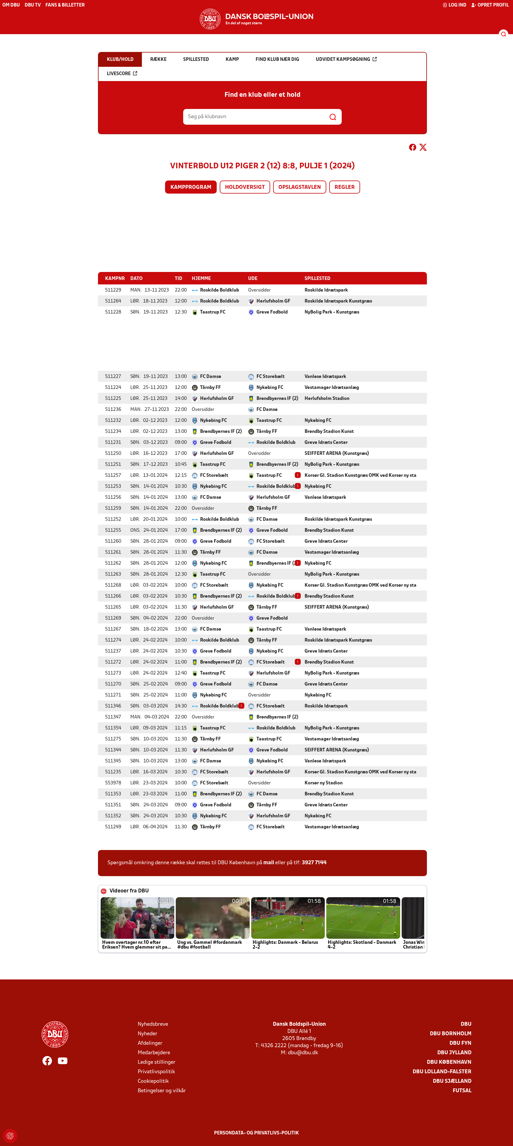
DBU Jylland (454, 1052)
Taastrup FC (212, 312)
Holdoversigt (245, 187)
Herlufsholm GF (273, 301)
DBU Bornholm (450, 1033)
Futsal (462, 1090)
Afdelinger (150, 1043)
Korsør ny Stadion (324, 783)
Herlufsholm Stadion (327, 399)
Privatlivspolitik (156, 1071)
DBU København (449, 1062)
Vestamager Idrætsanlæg (332, 388)
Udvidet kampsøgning (343, 60)
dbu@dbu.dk (303, 1052)
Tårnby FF (210, 388)
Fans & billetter (65, 5)
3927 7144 (314, 862)
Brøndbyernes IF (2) (277, 399)
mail (268, 862)
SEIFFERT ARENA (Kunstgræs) (337, 454)
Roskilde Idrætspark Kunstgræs (338, 301)
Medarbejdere (154, 1052)
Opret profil (493, 5)
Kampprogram (190, 187)
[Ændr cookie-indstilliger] (10, 1136)
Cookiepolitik (153, 1081)
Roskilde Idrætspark (326, 290)
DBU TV (33, 5)
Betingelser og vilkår (162, 1090)
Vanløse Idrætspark (325, 377)
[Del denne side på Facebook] (412, 148)
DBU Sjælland (452, 1081)
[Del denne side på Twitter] (423, 148)
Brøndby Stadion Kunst (329, 432)
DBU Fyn (460, 1043)
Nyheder (147, 1033)
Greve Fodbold (272, 312)
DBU (466, 1024)
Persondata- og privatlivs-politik (256, 1133)
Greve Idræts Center (326, 443)
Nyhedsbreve (153, 1024)
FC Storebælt (270, 377)
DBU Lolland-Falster (442, 1071)
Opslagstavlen (299, 187)
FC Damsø (210, 377)
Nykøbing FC (269, 388)
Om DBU (11, 5)
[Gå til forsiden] (256, 19)
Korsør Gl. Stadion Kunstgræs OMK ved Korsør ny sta (361, 476)
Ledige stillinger (156, 1062)
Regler (345, 187)
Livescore (119, 74)
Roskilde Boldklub (219, 290)
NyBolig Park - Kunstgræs (332, 312)
